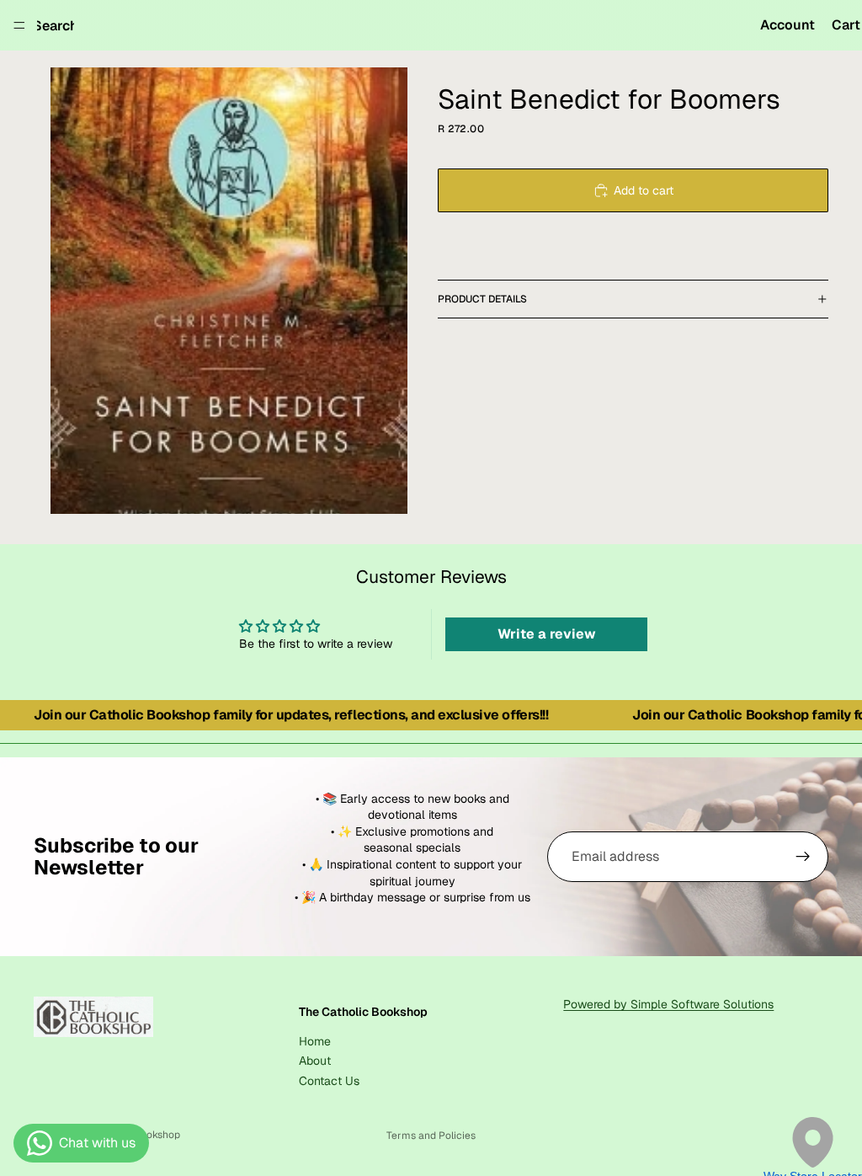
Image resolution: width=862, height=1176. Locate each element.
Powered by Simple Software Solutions (668, 1004)
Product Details (482, 299)
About (315, 1060)
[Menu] (19, 25)
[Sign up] (803, 856)
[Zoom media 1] (229, 290)
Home (315, 1041)
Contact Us (329, 1080)
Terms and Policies (431, 1135)
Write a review (547, 634)
